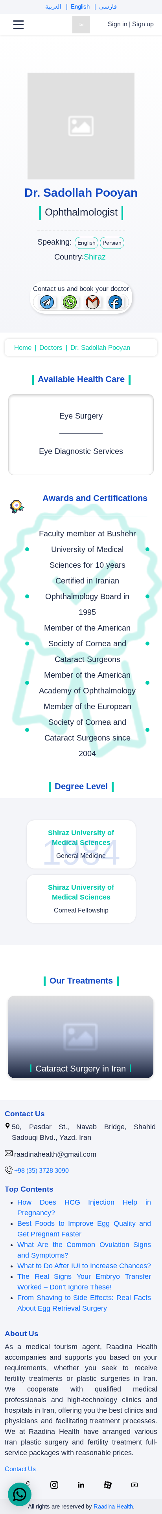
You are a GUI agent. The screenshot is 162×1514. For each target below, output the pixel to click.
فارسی (108, 6)
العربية (54, 6)
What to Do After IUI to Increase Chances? (84, 1266)
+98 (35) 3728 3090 (41, 1170)
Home (22, 347)
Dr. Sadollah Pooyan (100, 347)
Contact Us (20, 1469)
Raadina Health (113, 1506)
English (81, 6)
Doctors (51, 347)
